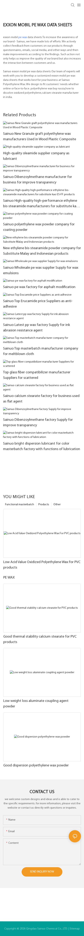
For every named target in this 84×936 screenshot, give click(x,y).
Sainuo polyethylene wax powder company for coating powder (39, 227)
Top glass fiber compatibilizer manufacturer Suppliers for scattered (36, 375)
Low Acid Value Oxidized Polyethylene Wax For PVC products (42, 565)
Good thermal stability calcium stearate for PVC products (40, 639)
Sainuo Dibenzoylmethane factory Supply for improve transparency (38, 422)
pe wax (22, 37)
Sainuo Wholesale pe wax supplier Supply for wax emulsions (40, 270)
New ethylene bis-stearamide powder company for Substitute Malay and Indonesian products (42, 251)
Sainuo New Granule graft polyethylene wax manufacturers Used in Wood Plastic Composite (39, 136)
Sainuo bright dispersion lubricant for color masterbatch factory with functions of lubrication (41, 446)
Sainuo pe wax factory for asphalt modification (39, 287)
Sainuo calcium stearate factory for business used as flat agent (41, 398)
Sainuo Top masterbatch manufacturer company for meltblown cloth (40, 351)
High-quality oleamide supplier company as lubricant (36, 156)
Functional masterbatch (19, 504)
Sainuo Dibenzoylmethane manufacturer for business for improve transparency (37, 179)
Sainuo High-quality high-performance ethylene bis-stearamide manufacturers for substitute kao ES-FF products (40, 204)
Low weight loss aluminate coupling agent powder (36, 703)
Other (57, 504)
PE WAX (9, 578)
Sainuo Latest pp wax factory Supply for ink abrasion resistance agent (36, 327)
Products (43, 504)
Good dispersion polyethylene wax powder (36, 765)
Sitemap (75, 928)
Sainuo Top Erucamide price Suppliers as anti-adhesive (38, 304)
